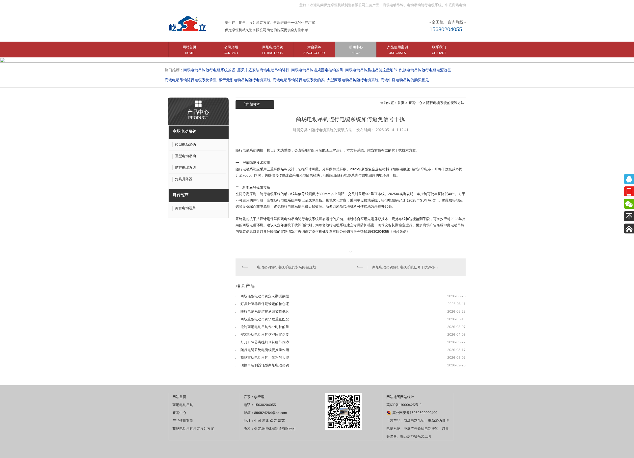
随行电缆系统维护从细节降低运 (264, 311)
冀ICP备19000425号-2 (404, 405)
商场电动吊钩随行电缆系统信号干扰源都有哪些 (408, 267)
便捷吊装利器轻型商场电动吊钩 (264, 365)
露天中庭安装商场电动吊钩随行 (263, 70)
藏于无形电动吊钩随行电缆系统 (245, 80)
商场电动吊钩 (272, 50)
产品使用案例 (397, 50)
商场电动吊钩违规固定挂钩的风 (317, 70)
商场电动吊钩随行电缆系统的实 (299, 80)
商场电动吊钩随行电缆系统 (298, 219)
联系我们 (439, 50)
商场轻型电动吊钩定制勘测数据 (264, 296)
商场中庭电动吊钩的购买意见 (405, 80)
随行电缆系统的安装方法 (445, 103)
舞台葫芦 (314, 50)
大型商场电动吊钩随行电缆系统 (353, 80)
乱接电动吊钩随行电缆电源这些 (425, 70)
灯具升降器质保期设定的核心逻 (264, 304)
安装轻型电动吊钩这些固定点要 (264, 334)
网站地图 (393, 397)
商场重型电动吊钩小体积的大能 (264, 357)
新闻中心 (356, 50)
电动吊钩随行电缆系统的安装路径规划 (286, 267)
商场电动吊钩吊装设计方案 (193, 429)
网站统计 (407, 397)
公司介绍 (231, 50)
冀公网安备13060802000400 (414, 413)
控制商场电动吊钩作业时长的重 (264, 327)
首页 (400, 103)
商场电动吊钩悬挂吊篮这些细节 (371, 70)
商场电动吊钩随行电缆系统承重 (191, 80)
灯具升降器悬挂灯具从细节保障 (264, 342)
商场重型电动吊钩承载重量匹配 (264, 319)
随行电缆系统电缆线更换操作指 (264, 350)
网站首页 (189, 50)
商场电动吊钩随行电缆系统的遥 (209, 70)
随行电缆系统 (246, 150)
